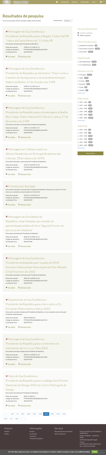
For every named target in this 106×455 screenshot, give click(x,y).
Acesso (6, 434)
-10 (17, 414)
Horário (32, 431)
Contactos (33, 436)
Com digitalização (85, 65)
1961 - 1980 (83, 111)
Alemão (81, 90)
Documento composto (86, 48)
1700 (52, 414)
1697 (34, 414)
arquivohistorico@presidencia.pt (90, 444)
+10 (11, 419)
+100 (16, 419)
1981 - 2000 (83, 115)
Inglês (81, 78)
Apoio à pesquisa (60, 434)
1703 (5, 419)
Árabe (81, 87)
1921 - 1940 (83, 105)
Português (82, 75)
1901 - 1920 (83, 102)
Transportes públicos (36, 438)
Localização (33, 434)
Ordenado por (58, 20)
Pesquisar (65, 2)
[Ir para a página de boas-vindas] (56, 2)
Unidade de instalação (86, 45)
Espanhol (82, 84)
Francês (81, 81)
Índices (75, 2)
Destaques (85, 2)
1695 (22, 414)
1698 (40, 414)
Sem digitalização (84, 62)
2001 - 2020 (83, 118)
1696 (28, 414)
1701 (58, 414)
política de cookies (84, 452)
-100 (12, 414)
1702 (64, 414)
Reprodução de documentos (64, 431)
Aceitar (94, 452)
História (7, 431)
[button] (94, 2)
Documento (83, 52)
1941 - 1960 (83, 108)
